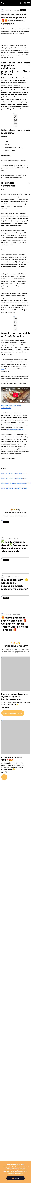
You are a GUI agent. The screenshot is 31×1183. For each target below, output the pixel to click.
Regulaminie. (19, 1173)
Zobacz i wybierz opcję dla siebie (12, 713)
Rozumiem (15, 1178)
